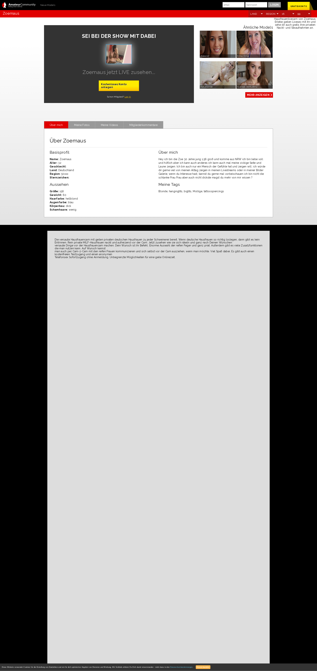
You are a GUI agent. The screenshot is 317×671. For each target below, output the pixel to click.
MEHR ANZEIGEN (258, 94)
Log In (128, 96)
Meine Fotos (82, 125)
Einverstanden (203, 667)
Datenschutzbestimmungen (181, 667)
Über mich (56, 125)
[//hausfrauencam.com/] (19, 5)
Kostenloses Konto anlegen (114, 86)
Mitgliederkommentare (143, 125)
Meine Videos (109, 125)
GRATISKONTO (298, 6)
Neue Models (47, 5)
